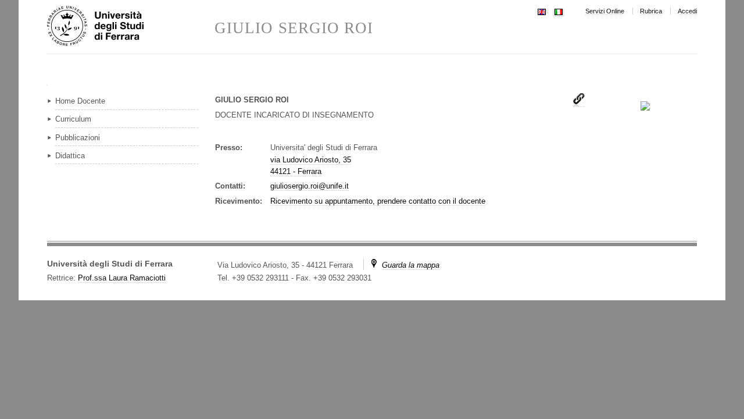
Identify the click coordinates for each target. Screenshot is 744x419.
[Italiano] (559, 10)
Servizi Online (604, 11)
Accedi (687, 11)
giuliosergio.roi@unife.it (309, 186)
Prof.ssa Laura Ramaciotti (122, 278)
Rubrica (651, 11)
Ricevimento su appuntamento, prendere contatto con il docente (377, 201)
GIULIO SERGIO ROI (293, 28)
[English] (542, 10)
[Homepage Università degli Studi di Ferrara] (130, 27)
